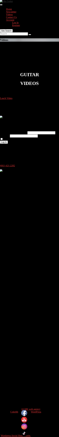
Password (4, 136)
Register (16, 25)
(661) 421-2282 (7, 165)
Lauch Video (6, 98)
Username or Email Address (13, 132)
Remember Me (11, 139)
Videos (9, 14)
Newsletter (11, 12)
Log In (15, 22)
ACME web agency (30, 409)
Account (10, 20)
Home (9, 9)
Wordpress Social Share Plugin (16, 435)
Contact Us (11, 17)
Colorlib (14, 412)
